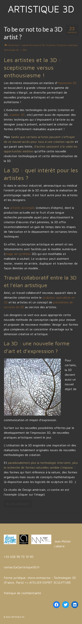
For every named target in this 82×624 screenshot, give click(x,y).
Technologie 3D (11, 50)
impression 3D (66, 83)
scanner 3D (17, 114)
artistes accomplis (22, 207)
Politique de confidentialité (22, 593)
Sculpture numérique (67, 45)
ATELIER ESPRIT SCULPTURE (50, 582)
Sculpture (50, 45)
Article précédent (18, 504)
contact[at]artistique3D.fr (22, 567)
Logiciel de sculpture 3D (33, 45)
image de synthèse (18, 254)
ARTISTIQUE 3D (41, 9)
